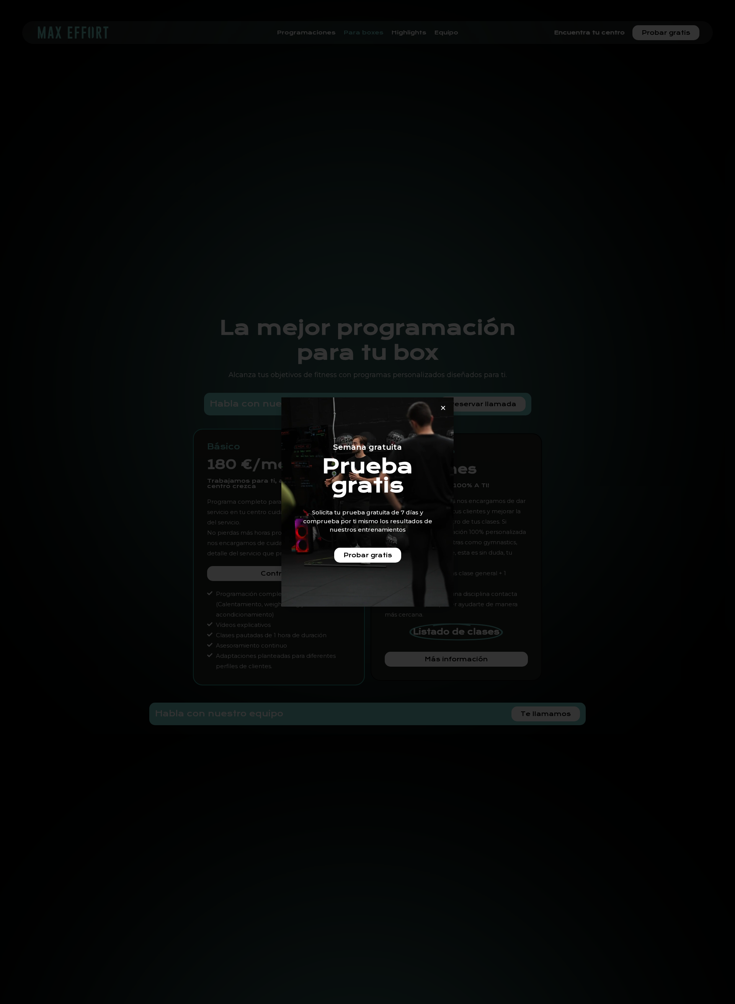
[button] (443, 408)
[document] (367, 502)
